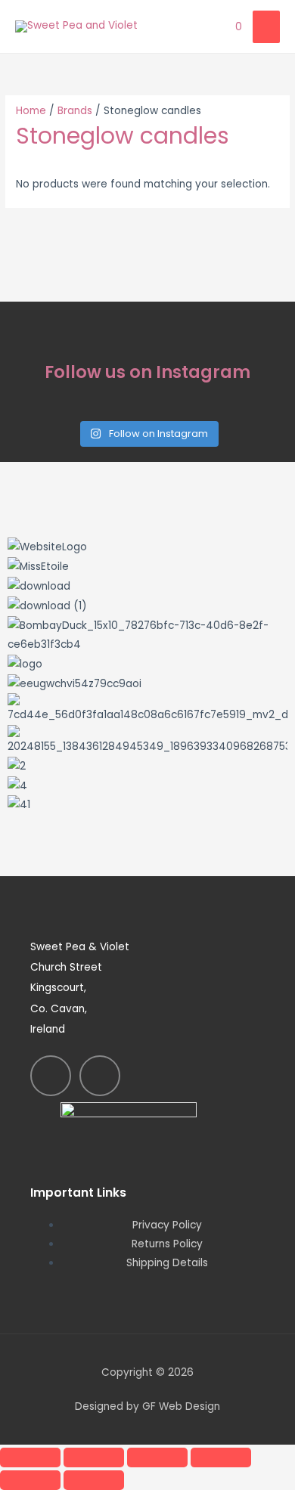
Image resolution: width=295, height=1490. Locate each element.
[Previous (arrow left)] (30, 1480)
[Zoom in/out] (30, 1457)
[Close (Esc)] (221, 1457)
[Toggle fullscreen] (94, 1457)
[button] (147, 824)
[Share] (157, 1457)
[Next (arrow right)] (94, 1480)
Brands (74, 111)
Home (31, 111)
